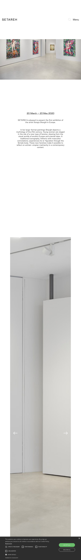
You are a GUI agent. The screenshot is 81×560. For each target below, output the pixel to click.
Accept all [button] (66, 545)
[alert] (40, 548)
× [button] (79, 538)
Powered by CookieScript (11, 558)
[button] (28, 554)
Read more (8, 543)
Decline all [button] (67, 550)
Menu (76, 19)
